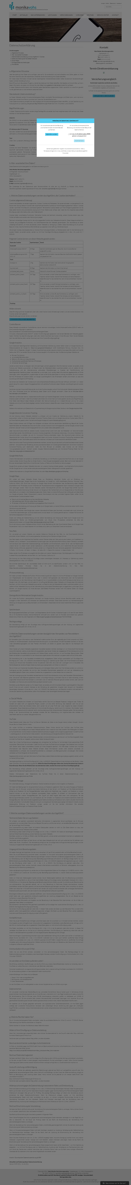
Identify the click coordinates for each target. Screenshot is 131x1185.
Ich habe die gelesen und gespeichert (79, 135)
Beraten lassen (51, 134)
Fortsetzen (79, 141)
